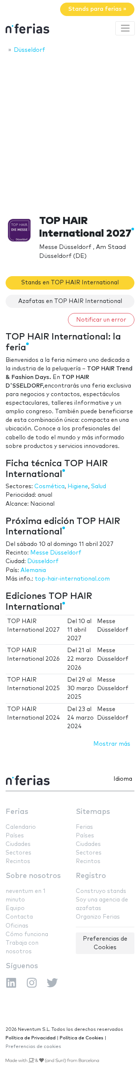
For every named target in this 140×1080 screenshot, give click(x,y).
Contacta (19, 917)
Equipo (15, 908)
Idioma (122, 779)
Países (15, 836)
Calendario (21, 827)
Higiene (78, 486)
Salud (98, 486)
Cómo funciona (27, 934)
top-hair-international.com (72, 579)
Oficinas (17, 926)
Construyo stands (101, 891)
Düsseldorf (43, 561)
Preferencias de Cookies (105, 943)
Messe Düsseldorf (55, 553)
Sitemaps (93, 811)
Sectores (18, 853)
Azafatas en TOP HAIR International (70, 301)
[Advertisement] (70, 132)
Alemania (33, 570)
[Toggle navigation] (125, 28)
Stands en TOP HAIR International (70, 282)
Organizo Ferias (98, 917)
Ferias (17, 811)
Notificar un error (101, 320)
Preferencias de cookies (33, 1046)
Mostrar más (111, 744)
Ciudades (18, 844)
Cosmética (49, 486)
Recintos (18, 861)
